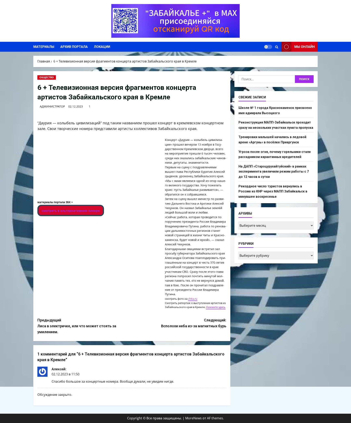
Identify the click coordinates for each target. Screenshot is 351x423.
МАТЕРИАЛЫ (43, 47)
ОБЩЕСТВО (46, 77)
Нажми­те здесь (215, 307)
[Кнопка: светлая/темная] (268, 47)
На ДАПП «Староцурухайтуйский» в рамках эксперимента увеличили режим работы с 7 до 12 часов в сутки (273, 171)
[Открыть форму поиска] (276, 47)
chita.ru (192, 299)
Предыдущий (76, 326)
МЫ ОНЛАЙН (304, 47)
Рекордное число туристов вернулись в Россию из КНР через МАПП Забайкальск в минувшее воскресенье (272, 191)
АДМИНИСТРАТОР (52, 106)
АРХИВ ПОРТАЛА (74, 47)
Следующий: (193, 323)
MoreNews (193, 418)
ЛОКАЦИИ (102, 47)
